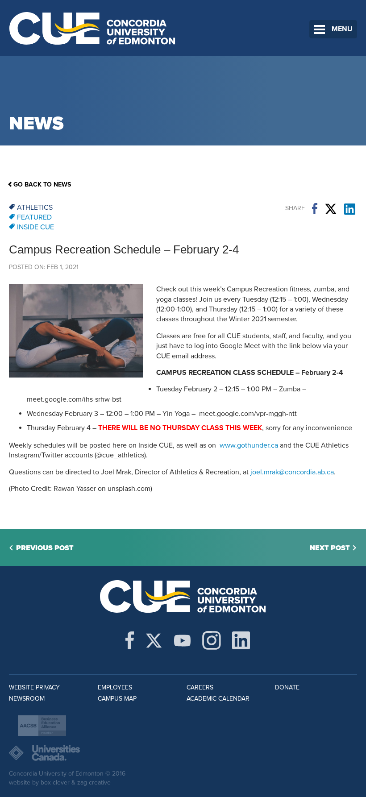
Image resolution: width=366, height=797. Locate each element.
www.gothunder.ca (249, 445)
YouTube (182, 640)
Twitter (330, 208)
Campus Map (117, 698)
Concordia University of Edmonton (92, 28)
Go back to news (42, 184)
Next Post (330, 548)
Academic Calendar (218, 698)
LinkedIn (349, 209)
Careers (200, 687)
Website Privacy (34, 687)
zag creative (94, 782)
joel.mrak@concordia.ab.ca (292, 472)
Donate (287, 687)
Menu (342, 29)
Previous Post (45, 548)
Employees (115, 687)
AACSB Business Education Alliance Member (42, 725)
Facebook (314, 209)
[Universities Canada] (183, 753)
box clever (55, 782)
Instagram (211, 640)
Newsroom (27, 698)
